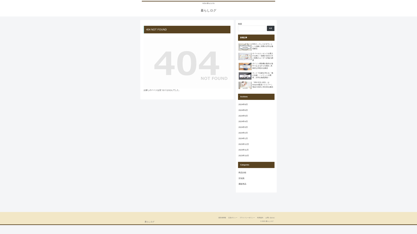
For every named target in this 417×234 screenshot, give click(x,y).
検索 (240, 24)
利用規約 (260, 218)
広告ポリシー (232, 218)
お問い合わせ (270, 218)
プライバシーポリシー (247, 218)
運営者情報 (222, 218)
